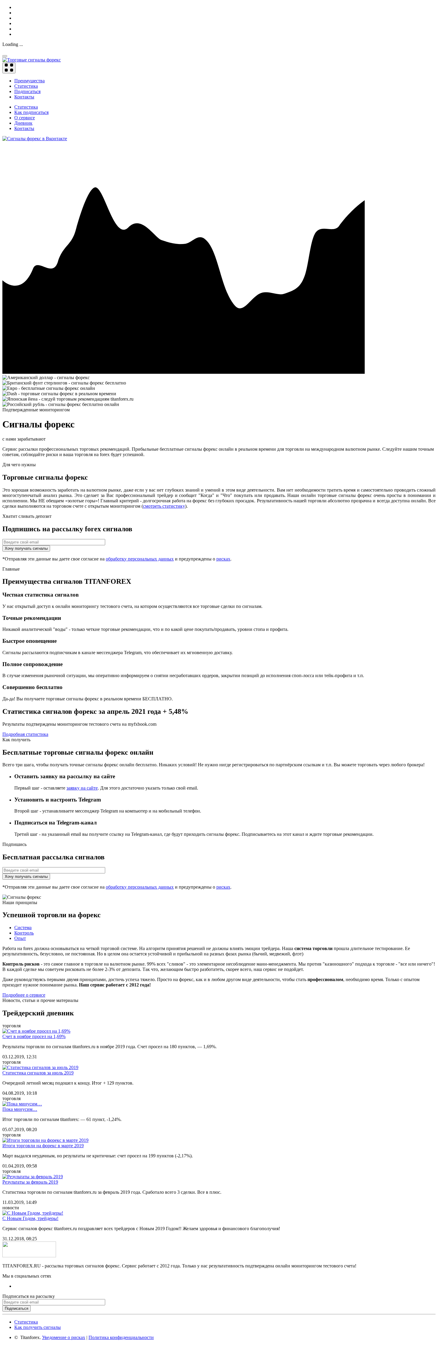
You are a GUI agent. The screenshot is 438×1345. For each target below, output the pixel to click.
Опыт (20, 938)
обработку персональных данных (140, 558)
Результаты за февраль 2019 (30, 1182)
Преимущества (29, 80)
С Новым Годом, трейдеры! (30, 1218)
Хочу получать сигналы (26, 548)
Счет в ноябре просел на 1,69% (34, 1036)
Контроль (24, 932)
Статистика (26, 86)
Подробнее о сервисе (23, 994)
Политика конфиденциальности (121, 1337)
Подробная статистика (25, 734)
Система (23, 927)
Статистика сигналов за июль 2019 (38, 1072)
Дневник (23, 123)
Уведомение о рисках (63, 1337)
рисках (223, 558)
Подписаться (27, 91)
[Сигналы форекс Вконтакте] (34, 138)
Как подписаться (31, 112)
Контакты (24, 96)
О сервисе (24, 117)
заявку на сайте (82, 787)
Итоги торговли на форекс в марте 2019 (43, 1145)
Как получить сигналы (37, 1327)
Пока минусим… (19, 1109)
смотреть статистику (164, 506)
